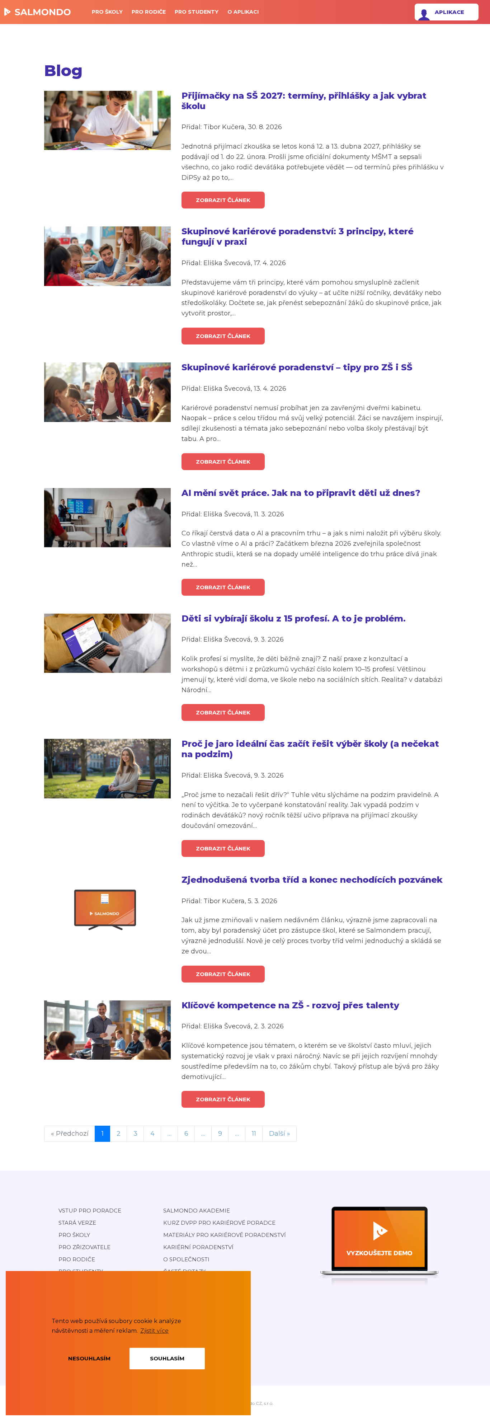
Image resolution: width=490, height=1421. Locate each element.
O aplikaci (243, 12)
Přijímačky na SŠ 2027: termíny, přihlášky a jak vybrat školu (304, 101)
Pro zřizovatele (84, 1247)
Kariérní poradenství (198, 1247)
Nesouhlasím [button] (89, 1358)
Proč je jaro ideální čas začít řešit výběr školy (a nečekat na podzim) (310, 749)
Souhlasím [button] (167, 1358)
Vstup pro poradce (89, 1210)
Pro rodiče (149, 12)
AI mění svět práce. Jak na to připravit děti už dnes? (301, 493)
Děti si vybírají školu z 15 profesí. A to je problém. (294, 619)
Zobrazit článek (223, 200)
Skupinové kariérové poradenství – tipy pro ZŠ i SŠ (297, 367)
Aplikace (449, 12)
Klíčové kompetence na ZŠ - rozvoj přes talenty (290, 1005)
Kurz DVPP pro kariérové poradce (219, 1222)
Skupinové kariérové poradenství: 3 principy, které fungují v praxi (298, 236)
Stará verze (77, 1222)
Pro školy (107, 12)
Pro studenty (196, 12)
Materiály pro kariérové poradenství (224, 1235)
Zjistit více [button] (154, 1330)
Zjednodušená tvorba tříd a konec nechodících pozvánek (312, 880)
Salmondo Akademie (196, 1210)
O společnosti (186, 1259)
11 (254, 1134)
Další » (279, 1134)
